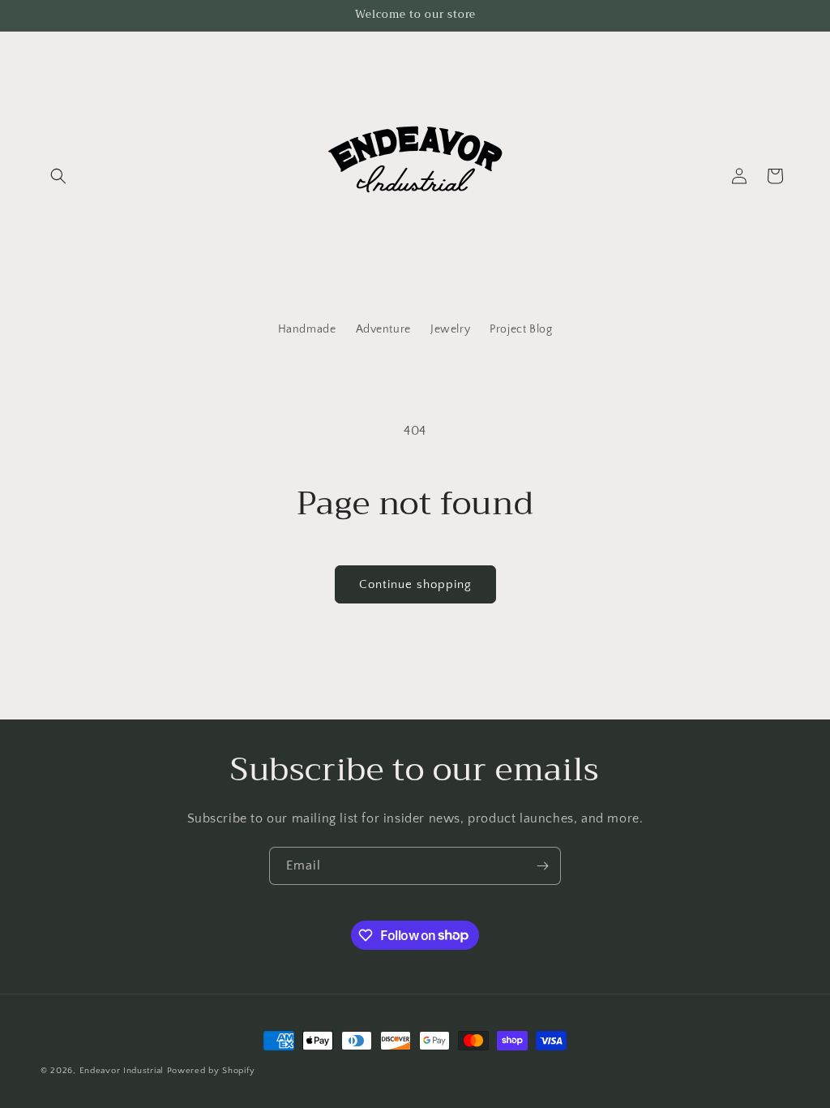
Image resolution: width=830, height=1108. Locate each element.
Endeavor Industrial (121, 1071)
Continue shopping (415, 584)
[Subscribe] (542, 866)
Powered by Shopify (211, 1071)
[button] (58, 176)
